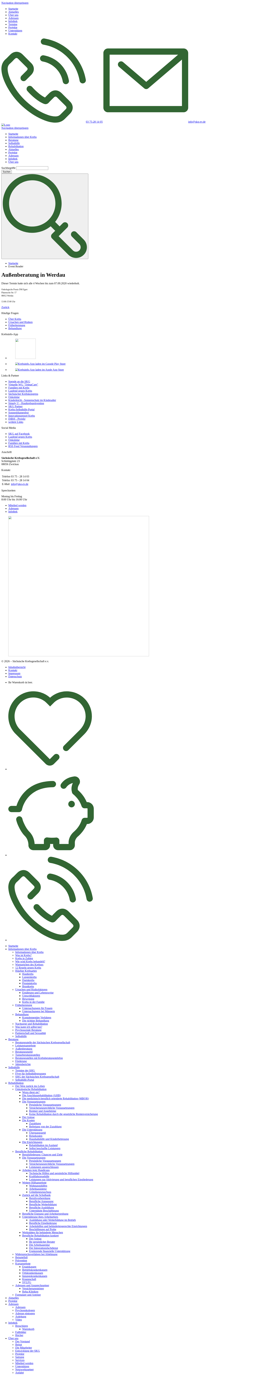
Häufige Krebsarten (26, 970)
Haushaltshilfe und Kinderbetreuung (49, 1139)
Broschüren (21, 1325)
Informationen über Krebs (22, 136)
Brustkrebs (28, 986)
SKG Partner (15, 406)
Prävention (21, 1260)
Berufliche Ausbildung (41, 1207)
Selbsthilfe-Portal (24, 1079)
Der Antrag (28, 1117)
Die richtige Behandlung (35, 1020)
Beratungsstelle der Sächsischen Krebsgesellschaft (42, 1042)
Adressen (13, 18)
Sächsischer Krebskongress (23, 393)
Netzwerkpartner (24, 1369)
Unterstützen (15, 30)
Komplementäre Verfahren (36, 1017)
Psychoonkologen (25, 1310)
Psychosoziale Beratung (28, 1030)
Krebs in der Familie (33, 1001)
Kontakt (12, 33)
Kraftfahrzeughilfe (39, 1176)
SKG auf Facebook (19, 433)
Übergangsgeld (37, 1132)
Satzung (19, 1357)
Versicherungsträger (33, 1288)
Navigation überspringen (14, 2)
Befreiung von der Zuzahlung (45, 1126)
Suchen (6, 171)
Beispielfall (21, 1257)
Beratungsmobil (24, 1051)
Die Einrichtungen (32, 1142)
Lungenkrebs (29, 977)
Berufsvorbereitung (39, 1198)
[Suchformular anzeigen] (44, 216)
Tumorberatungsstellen (27, 1054)
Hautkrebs (27, 973)
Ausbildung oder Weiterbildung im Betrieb (52, 1220)
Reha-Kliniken (30, 1291)
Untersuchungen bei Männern (38, 1011)
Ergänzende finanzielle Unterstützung (49, 1251)
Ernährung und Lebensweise (38, 992)
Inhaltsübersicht (17, 667)
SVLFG (26, 1282)
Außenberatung (23, 1048)
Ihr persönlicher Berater (42, 1241)
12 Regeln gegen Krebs (28, 967)
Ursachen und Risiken (20, 322)
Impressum (14, 673)
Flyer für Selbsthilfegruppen (30, 1073)
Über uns (13, 14)
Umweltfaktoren (31, 995)
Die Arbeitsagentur (39, 1244)
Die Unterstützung (32, 1129)
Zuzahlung (35, 1123)
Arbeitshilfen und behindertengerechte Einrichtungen (58, 1226)
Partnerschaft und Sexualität (30, 1033)
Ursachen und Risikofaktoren (31, 989)
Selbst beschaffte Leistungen (44, 1148)
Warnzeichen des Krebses (29, 964)
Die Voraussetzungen (33, 1101)
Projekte (12, 27)
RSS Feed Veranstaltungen (23, 446)
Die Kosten (28, 1120)
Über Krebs (14, 319)
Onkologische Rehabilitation (30, 1089)
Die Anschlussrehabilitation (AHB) (41, 1095)
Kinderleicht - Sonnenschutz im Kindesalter (32, 400)
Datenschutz (15, 676)
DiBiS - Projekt (16, 418)
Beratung (13, 140)
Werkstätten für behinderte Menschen (42, 1232)
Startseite (13, 8)
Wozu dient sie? (31, 1092)
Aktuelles (13, 11)
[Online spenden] (51, 855)
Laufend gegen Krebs (20, 390)
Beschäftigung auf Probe (42, 1229)
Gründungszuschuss (40, 1191)
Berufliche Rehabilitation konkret (40, 1235)
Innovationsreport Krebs (21, 415)
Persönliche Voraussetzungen (45, 1104)
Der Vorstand (22, 1341)
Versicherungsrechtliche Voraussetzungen (51, 1107)
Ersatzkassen (29, 1266)
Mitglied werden (17, 505)
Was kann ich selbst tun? (28, 1026)
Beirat (18, 1344)
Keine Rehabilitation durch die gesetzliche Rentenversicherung (63, 1114)
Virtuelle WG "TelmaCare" (23, 384)
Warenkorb (28, 1329)
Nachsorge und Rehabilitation (31, 1023)
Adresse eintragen (25, 1313)
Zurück (5, 307)
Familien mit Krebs (18, 387)
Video (18, 1319)
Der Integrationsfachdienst (43, 1248)
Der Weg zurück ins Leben (30, 1086)
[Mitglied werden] (50, 769)
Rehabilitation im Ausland (43, 1145)
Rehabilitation (16, 146)
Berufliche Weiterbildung (43, 1204)
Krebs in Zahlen (24, 958)
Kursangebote (23, 1263)
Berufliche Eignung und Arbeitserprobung (45, 1213)
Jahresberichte (23, 1064)
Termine (12, 24)
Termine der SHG (25, 1070)
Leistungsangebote (25, 1045)
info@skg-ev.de (19, 484)
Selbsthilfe (14, 143)
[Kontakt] (50, 940)
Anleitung (20, 1316)
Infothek (13, 21)
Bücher (19, 1335)
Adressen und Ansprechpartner (32, 1285)
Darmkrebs (28, 980)
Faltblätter (20, 1332)
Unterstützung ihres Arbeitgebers (40, 1216)
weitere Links (15, 421)
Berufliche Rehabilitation (29, 1151)
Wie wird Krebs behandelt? (30, 961)
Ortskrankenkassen (32, 1272)
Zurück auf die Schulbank (36, 1195)
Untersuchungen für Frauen (37, 1008)
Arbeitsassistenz (38, 1188)
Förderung (21, 1061)
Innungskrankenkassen (34, 1276)
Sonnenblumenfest (18, 412)
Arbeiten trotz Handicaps (36, 1170)
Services (19, 1360)
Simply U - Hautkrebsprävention (26, 403)
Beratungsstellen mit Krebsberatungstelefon (39, 1058)
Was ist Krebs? (23, 955)
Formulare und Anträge (28, 1294)
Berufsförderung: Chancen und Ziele (42, 1154)
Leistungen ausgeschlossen (44, 1167)
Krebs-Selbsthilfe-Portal (21, 409)
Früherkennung (16, 325)
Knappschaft (29, 1279)
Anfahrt (19, 1372)
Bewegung (28, 998)
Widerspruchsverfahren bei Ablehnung (36, 1254)
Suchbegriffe (8, 167)
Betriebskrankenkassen (34, 1269)
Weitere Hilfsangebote (34, 1182)
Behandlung (15, 328)
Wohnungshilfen (38, 1185)
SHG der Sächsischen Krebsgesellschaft (37, 1076)
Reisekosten (35, 1135)
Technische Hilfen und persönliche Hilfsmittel (54, 1173)
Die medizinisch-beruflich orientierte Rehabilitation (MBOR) (55, 1098)
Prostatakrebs (29, 983)
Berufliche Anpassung (41, 1201)
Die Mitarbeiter (23, 1347)
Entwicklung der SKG (27, 1350)
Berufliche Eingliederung (43, 1223)
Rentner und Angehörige (42, 1110)
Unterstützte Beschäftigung (44, 1210)
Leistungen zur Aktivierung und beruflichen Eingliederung (61, 1179)
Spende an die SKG (19, 381)
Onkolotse (14, 397)
